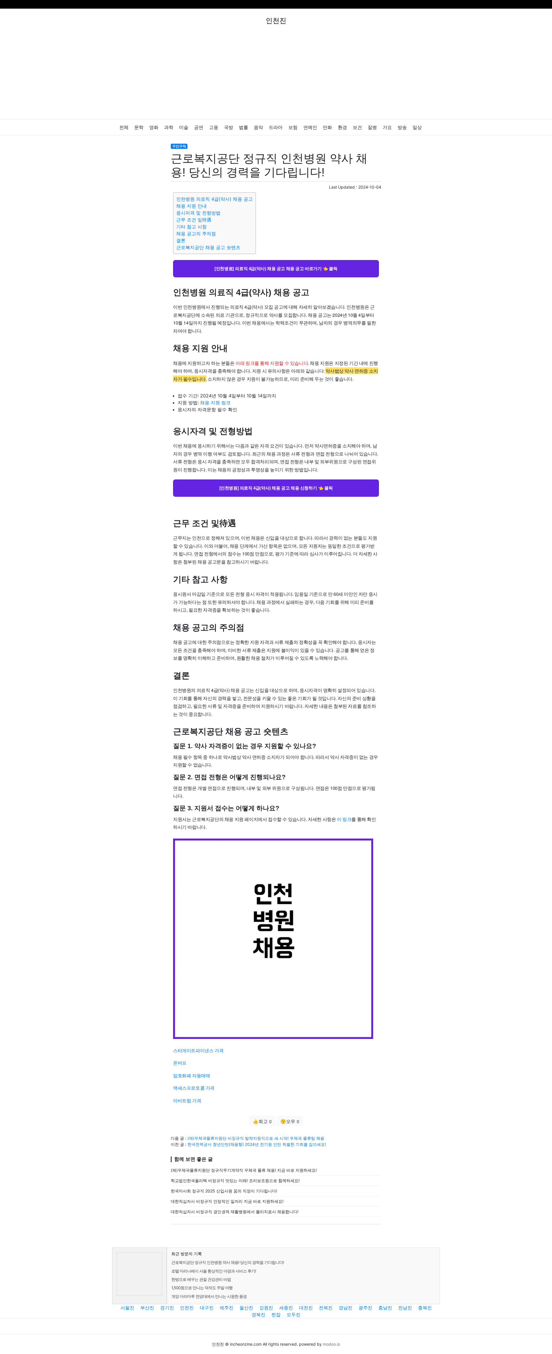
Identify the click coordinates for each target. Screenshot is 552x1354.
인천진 (187, 1308)
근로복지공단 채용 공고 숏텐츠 (208, 247)
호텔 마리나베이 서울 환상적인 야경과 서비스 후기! (213, 1270)
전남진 (405, 1308)
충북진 (425, 1308)
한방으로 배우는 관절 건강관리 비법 (201, 1279)
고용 (213, 127)
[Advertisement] (275, 76)
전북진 (326, 1308)
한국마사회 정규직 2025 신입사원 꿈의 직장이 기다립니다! (224, 1190)
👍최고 (262, 1121)
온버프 (180, 1062)
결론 (180, 240)
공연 (198, 127)
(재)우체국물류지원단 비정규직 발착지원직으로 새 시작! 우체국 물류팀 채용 (255, 1138)
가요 (387, 127)
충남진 (385, 1308)
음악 (258, 127)
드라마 (276, 127)
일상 (417, 127)
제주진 (226, 1308)
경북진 (258, 1314)
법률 (243, 127)
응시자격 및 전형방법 (198, 213)
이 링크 (344, 819)
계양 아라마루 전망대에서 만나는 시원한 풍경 (209, 1296)
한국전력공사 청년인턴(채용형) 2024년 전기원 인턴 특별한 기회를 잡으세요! (256, 1144)
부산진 (147, 1308)
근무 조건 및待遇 (193, 220)
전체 (124, 127)
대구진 (207, 1308)
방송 (402, 127)
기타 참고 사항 (191, 227)
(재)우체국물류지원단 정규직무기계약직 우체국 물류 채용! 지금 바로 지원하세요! (244, 1170)
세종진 (286, 1308)
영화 (153, 127)
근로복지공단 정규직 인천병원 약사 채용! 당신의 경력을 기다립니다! (227, 1262)
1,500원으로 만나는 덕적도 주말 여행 (202, 1287)
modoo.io (331, 1344)
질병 (372, 127)
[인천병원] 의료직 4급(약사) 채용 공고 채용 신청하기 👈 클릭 (276, 488)
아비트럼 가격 (187, 1100)
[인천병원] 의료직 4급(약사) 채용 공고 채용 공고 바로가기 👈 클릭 (275, 268)
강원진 (266, 1308)
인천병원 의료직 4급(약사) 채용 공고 (214, 199)
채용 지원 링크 (215, 402)
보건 (357, 127)
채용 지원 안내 (191, 206)
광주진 (365, 1308)
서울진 (127, 1308)
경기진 (167, 1308)
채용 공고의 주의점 (196, 233)
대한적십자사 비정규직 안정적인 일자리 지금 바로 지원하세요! (227, 1201)
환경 (342, 127)
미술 (183, 127)
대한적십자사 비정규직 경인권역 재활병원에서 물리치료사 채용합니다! (234, 1211)
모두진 (293, 1314)
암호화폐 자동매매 (191, 1075)
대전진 (306, 1308)
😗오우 (289, 1121)
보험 (293, 127)
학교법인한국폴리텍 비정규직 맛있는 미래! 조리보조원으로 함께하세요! (235, 1180)
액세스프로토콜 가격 (193, 1087)
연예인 (310, 127)
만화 (327, 127)
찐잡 (276, 1314)
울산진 (246, 1308)
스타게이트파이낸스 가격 (198, 1050)
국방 (228, 127)
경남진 (345, 1308)
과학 (168, 127)
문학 (138, 127)
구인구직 (179, 146)
